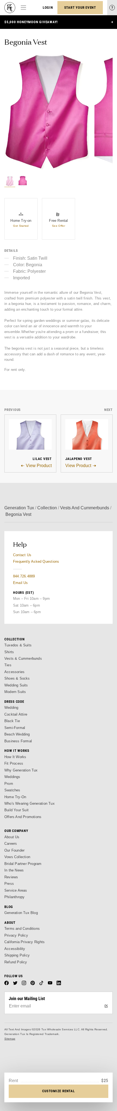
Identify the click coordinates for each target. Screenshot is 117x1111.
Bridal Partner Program (23, 864)
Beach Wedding (17, 734)
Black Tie (12, 721)
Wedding (11, 708)
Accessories (14, 672)
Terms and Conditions (22, 929)
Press (9, 884)
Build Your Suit (16, 810)
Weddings (12, 777)
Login (48, 7)
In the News (14, 870)
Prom (8, 784)
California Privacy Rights (24, 942)
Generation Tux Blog (21, 913)
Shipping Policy (17, 955)
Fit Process (13, 763)
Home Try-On (15, 797)
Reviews (11, 877)
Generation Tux (19, 507)
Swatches (12, 790)
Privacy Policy (16, 935)
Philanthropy (14, 897)
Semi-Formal (14, 728)
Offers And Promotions (22, 817)
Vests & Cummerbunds (23, 658)
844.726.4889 (24, 576)
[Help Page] (112, 7)
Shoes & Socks (17, 678)
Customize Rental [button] (58, 1091)
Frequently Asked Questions (36, 561)
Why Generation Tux (21, 770)
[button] (48, 112)
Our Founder (14, 850)
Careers (10, 843)
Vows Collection (17, 857)
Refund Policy (15, 962)
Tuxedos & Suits (18, 645)
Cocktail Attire (15, 714)
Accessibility (14, 949)
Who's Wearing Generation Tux (29, 803)
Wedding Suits (16, 685)
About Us (12, 837)
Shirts (9, 652)
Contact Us (22, 555)
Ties (7, 665)
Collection (47, 507)
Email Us (20, 583)
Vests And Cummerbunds (84, 507)
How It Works (15, 757)
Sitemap (9, 1038)
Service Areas (15, 890)
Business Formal (18, 741)
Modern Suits (15, 692)
